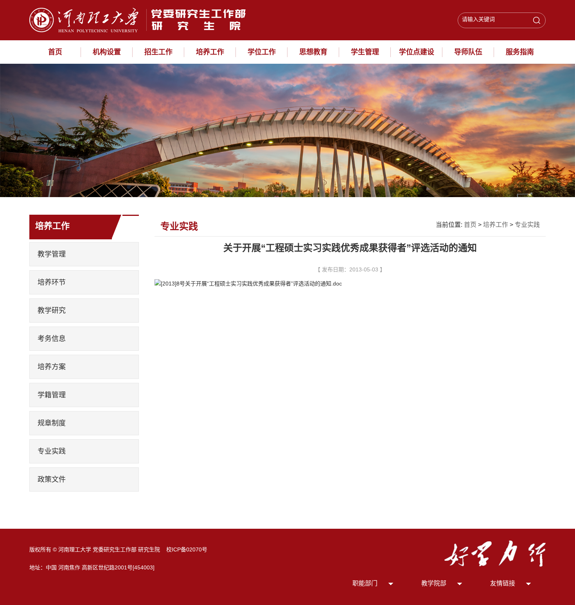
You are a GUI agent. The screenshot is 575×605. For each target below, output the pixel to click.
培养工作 (210, 52)
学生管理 (365, 52)
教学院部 (433, 583)
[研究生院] (140, 19)
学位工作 (262, 52)
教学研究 (52, 310)
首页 (55, 52)
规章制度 (52, 423)
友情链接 (502, 583)
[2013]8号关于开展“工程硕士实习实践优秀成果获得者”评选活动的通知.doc (251, 283)
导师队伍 (468, 52)
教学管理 (52, 254)
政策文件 (52, 479)
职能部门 (364, 583)
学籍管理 (52, 395)
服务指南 (520, 52)
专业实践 (52, 451)
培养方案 (52, 367)
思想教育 (313, 52)
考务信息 (52, 339)
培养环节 (52, 282)
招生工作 (158, 52)
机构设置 (107, 52)
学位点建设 (416, 52)
